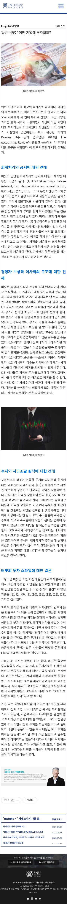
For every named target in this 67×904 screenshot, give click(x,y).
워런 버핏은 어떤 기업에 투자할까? (26, 32)
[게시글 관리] (17, 800)
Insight (9, 818)
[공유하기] (12, 800)
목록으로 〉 (58, 819)
